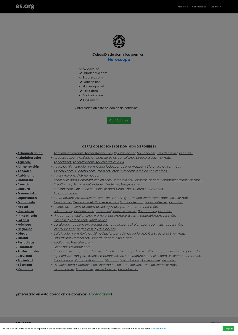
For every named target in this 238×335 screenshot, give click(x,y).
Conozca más (158, 328)
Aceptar (228, 328)
